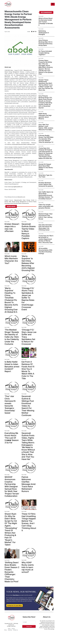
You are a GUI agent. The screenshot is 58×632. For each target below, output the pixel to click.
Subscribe (29, 626)
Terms (9, 628)
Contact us (15, 630)
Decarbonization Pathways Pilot (19, 78)
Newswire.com (27, 70)
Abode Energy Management (12, 72)
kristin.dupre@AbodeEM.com (15, 186)
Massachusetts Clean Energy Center (26, 75)
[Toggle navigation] (53, 4)
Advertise (10, 630)
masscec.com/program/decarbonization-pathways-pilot (21, 144)
